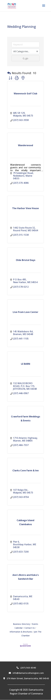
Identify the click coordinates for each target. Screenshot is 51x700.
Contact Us (30, 627)
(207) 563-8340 (28, 667)
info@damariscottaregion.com (28, 672)
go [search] (26, 58)
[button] (9, 73)
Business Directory (21, 624)
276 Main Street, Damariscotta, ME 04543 (27, 678)
